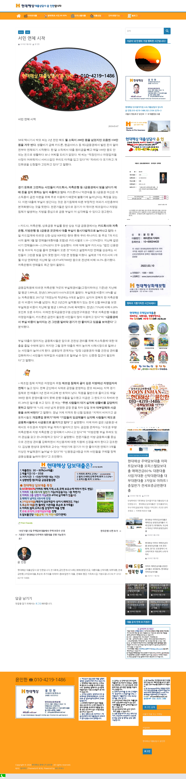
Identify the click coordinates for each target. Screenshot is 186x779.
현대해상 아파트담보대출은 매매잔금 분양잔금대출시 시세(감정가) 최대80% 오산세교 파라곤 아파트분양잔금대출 (156, 525)
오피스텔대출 (80, 15)
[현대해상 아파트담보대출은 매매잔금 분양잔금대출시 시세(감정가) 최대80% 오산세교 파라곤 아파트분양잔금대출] (134, 527)
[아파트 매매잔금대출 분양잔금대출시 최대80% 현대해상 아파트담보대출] (134, 571)
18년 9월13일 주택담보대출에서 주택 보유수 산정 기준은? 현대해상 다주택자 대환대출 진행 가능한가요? (42, 535)
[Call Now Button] (2, 775)
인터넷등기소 (114, 15)
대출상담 (97, 15)
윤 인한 (37, 44)
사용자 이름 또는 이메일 (152, 714)
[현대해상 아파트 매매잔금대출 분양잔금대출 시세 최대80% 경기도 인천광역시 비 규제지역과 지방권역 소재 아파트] (134, 551)
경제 (27, 32)
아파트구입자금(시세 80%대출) (138, 455)
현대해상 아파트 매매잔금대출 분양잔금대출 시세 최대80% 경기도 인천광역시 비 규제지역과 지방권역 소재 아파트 (156, 548)
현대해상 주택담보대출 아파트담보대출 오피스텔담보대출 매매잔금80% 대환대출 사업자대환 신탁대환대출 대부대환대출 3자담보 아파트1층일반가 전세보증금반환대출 (148, 475)
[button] (38, 16)
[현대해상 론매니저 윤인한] (18, 16)
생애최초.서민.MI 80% (57, 15)
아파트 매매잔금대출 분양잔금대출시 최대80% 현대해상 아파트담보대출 (156, 569)
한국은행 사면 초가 (109, 531)
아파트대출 (32, 15)
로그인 (38, 604)
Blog (21, 32)
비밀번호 (146, 728)
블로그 (135, 15)
